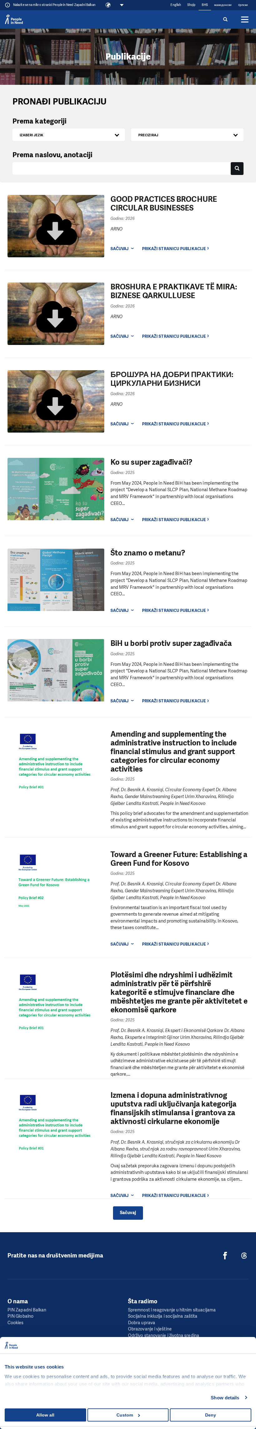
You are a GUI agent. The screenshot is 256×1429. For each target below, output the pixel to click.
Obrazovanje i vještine (150, 1329)
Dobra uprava (141, 1323)
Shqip (191, 5)
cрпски (243, 5)
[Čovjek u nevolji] (14, 19)
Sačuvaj (120, 248)
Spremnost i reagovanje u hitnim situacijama (172, 1310)
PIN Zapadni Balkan (26, 1310)
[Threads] (244, 1255)
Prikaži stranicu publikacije (174, 248)
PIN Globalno (20, 1316)
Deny (210, 1414)
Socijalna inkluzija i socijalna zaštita (162, 1316)
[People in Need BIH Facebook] (225, 1255)
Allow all (45, 1414)
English (175, 5)
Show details (225, 1397)
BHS (205, 5)
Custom (124, 1414)
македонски (223, 5)
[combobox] (68, 134)
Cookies (15, 1323)
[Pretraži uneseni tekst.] (237, 168)
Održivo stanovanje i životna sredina (163, 1336)
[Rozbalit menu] (245, 19)
